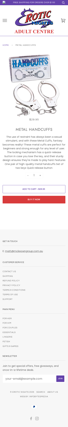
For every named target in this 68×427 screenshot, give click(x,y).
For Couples (10, 328)
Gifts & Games (10, 346)
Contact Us (9, 271)
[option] (34, 85)
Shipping (8, 276)
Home (6, 45)
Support (8, 299)
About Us (52, 392)
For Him (7, 323)
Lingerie (8, 337)
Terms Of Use (10, 295)
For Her (7, 318)
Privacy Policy (11, 285)
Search (40, 392)
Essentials (9, 332)
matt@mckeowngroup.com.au (24, 251)
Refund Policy (11, 281)
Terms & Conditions (14, 290)
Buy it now (34, 199)
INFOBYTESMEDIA (38, 397)
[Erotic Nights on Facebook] (31, 419)
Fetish (6, 342)
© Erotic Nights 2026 (22, 392)
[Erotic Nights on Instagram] (37, 419)
